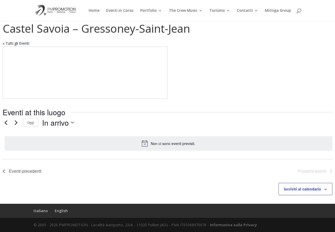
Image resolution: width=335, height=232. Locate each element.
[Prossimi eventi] (16, 122)
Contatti (245, 11)
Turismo (217, 11)
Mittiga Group (278, 11)
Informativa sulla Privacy (233, 224)
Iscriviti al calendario (302, 189)
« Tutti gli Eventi (16, 43)
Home (94, 11)
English (61, 210)
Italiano (41, 210)
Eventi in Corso (119, 11)
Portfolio (148, 11)
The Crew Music (183, 11)
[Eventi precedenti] (6, 122)
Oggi (30, 122)
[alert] (168, 143)
